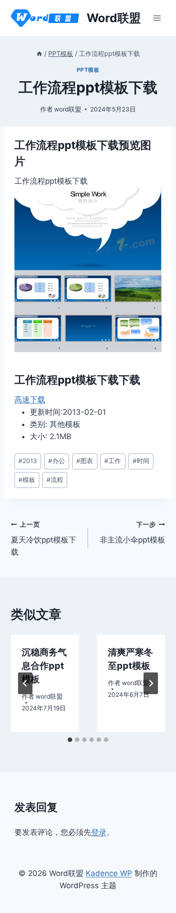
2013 (28, 460)
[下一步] (151, 683)
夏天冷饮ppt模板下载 (43, 539)
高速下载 (29, 399)
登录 (99, 832)
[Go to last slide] (25, 683)
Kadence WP (109, 873)
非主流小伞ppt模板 (132, 533)
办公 (56, 460)
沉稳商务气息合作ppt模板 (44, 666)
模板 (27, 479)
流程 (54, 479)
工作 (112, 460)
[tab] (70, 739)
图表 (84, 460)
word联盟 (67, 109)
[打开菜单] (156, 18)
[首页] (39, 53)
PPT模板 (88, 69)
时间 (141, 460)
